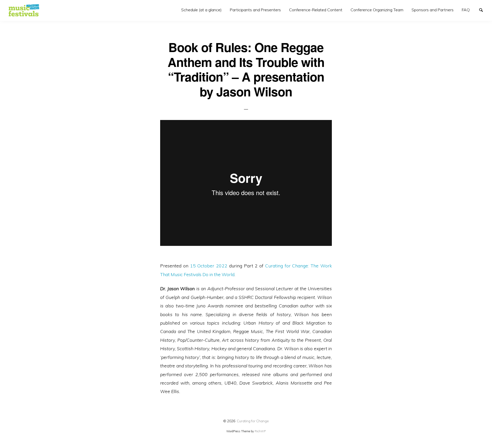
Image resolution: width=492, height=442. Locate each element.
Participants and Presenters (255, 9)
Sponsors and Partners (433, 9)
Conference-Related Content (315, 9)
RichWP (260, 431)
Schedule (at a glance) (201, 9)
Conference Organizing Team (377, 9)
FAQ (466, 9)
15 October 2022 (209, 265)
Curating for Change (253, 421)
